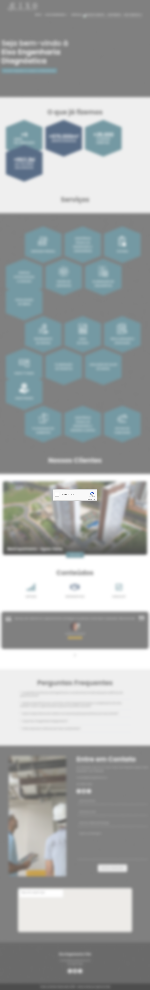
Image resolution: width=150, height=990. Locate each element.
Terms (93, 499)
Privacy (89, 499)
